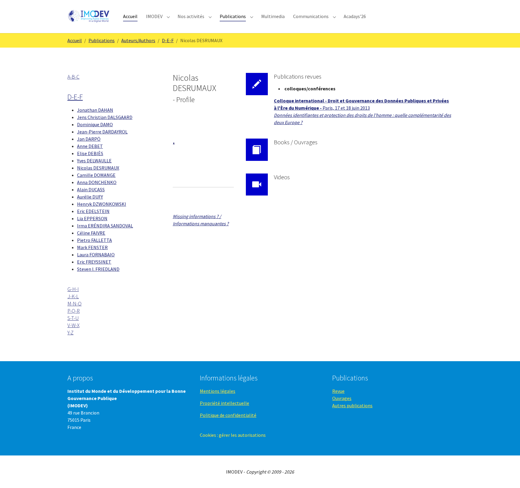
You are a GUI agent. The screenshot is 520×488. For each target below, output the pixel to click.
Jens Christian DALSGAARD (104, 117)
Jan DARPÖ (89, 139)
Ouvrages (341, 398)
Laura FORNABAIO (96, 255)
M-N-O (74, 303)
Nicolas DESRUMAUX (98, 168)
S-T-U (73, 318)
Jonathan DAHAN (95, 110)
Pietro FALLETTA (94, 240)
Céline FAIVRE (91, 233)
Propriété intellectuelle (224, 403)
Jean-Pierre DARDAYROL (102, 132)
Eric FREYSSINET (94, 262)
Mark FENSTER (92, 247)
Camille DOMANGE (96, 175)
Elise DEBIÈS (90, 153)
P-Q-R (73, 311)
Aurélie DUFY (90, 197)
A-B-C (73, 77)
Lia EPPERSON (92, 218)
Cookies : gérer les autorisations (233, 435)
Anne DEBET (90, 146)
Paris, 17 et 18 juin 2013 (346, 108)
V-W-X (73, 325)
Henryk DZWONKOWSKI (101, 204)
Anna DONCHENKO (96, 182)
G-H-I (73, 289)
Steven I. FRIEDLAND (98, 269)
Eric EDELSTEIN (93, 211)
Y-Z (70, 332)
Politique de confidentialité (228, 415)
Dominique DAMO (95, 124)
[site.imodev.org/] (89, 16)
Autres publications (352, 405)
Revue (338, 391)
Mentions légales (217, 391)
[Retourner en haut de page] (507, 475)
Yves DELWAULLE (94, 161)
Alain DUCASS (91, 189)
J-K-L (73, 296)
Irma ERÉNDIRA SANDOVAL (105, 226)
